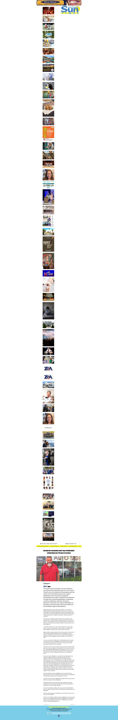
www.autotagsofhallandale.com (53, 701)
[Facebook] (59, 716)
